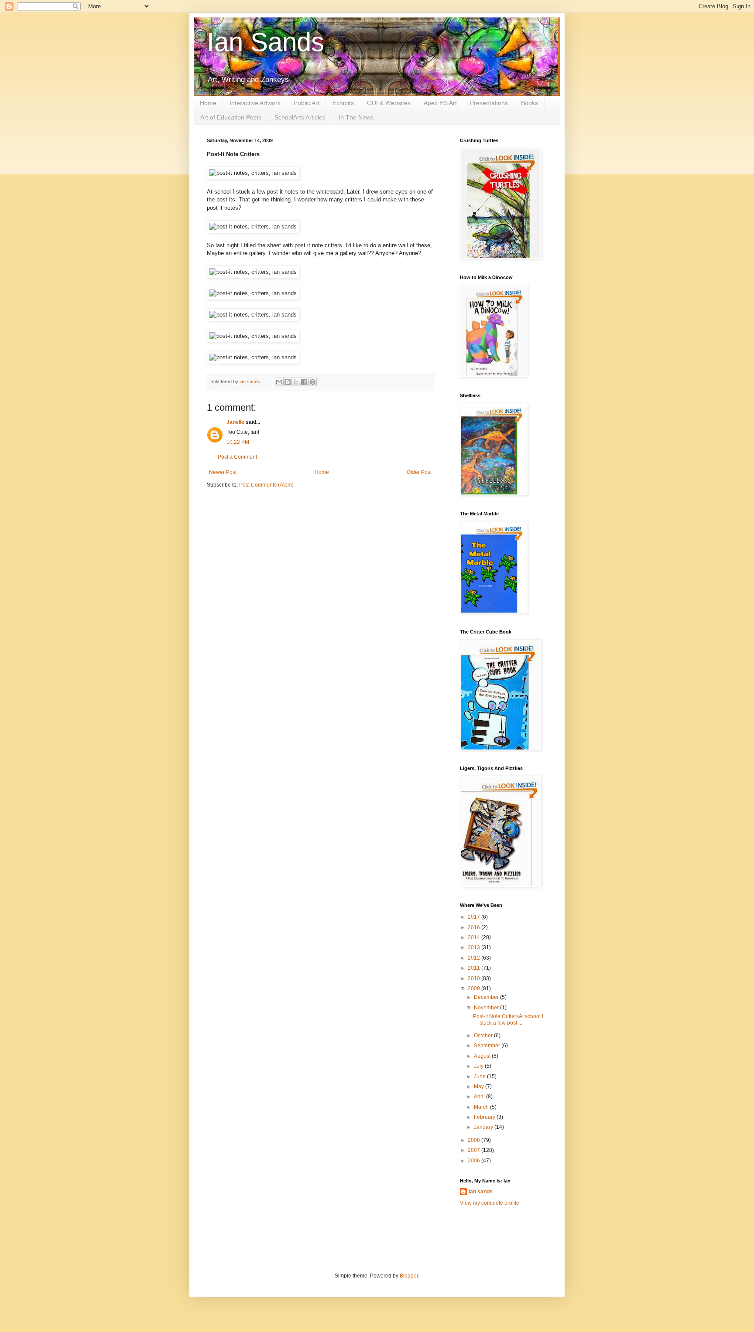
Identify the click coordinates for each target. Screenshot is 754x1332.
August (483, 1056)
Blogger (409, 1276)
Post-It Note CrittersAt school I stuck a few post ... (508, 1019)
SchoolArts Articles (300, 117)
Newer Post (222, 472)
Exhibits (343, 102)
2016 (474, 927)
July (479, 1066)
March (482, 1107)
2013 (474, 947)
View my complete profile (489, 1203)
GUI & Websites (389, 102)
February (485, 1117)
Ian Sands (265, 42)
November (487, 1008)
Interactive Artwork (255, 102)
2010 (474, 978)
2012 (474, 958)
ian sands (481, 1192)
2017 (474, 917)
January (484, 1127)
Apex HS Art (440, 102)
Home (208, 102)
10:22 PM (237, 442)
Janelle (235, 422)
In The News (356, 117)
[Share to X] (295, 382)
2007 (474, 1150)
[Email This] (279, 382)
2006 (474, 1161)
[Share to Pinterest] (312, 382)
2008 (474, 1140)
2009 (474, 988)
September (487, 1045)
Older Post (419, 472)
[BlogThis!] (287, 382)
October (484, 1035)
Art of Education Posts (230, 117)
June (480, 1076)
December (487, 997)
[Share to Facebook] (304, 382)
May (479, 1086)
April (480, 1097)
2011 (474, 968)
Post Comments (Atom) (266, 485)
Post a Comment (237, 457)
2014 (474, 937)
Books (529, 102)
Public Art (306, 102)
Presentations (489, 102)
